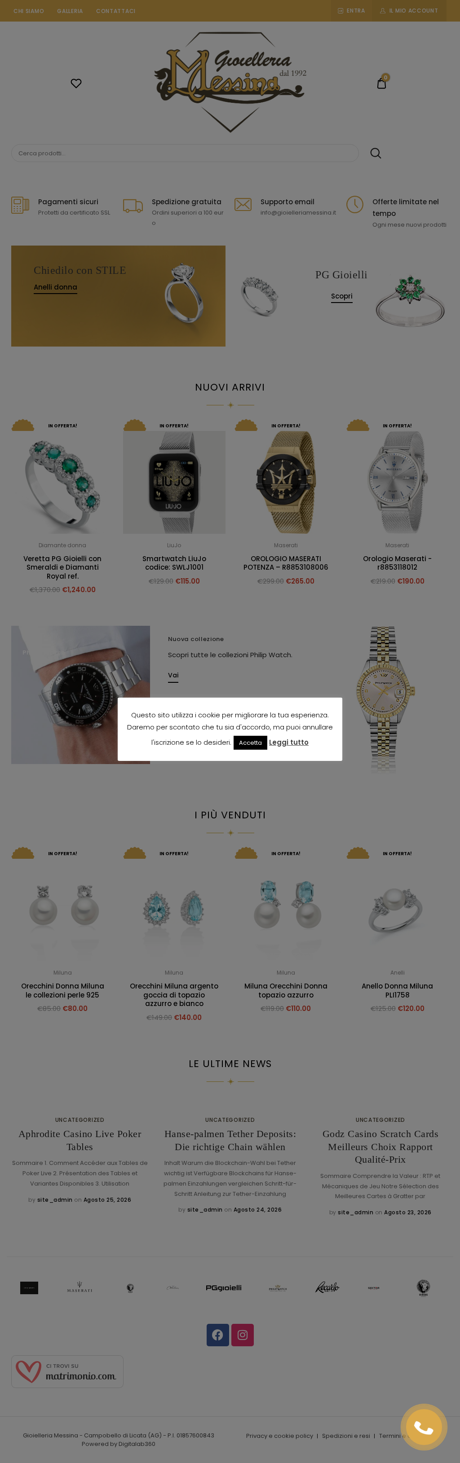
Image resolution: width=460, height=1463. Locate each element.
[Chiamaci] (424, 1427)
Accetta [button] (250, 742)
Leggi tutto (289, 742)
